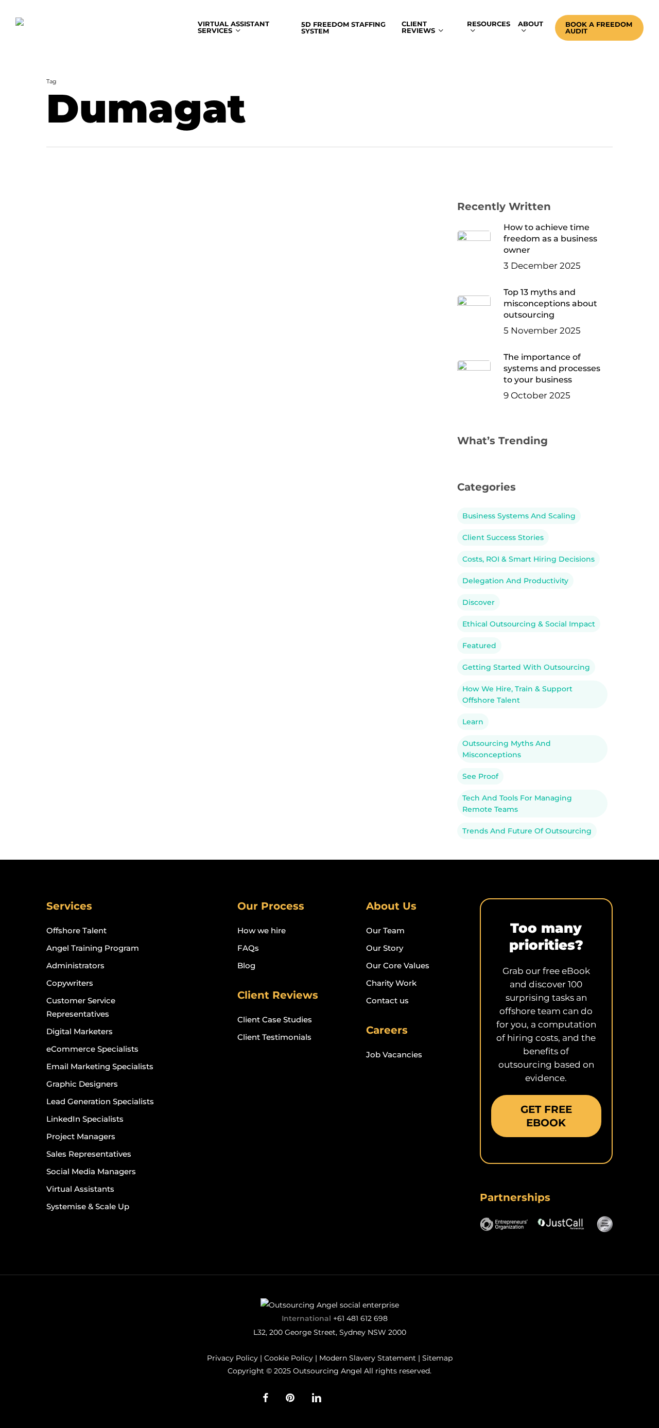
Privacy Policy (232, 1358)
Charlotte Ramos (119, 389)
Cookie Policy (288, 1358)
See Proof (80, 202)
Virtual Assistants (80, 1189)
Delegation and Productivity (515, 580)
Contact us (387, 1000)
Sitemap (437, 1358)
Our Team (385, 930)
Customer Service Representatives (80, 1007)
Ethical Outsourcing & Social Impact (128, 185)
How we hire (261, 930)
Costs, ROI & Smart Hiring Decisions (528, 559)
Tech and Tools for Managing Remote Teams (517, 803)
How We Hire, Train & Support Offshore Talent (517, 694)
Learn (472, 721)
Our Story (384, 948)
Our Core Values (397, 965)
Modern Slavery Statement (367, 1358)
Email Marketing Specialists (99, 1066)
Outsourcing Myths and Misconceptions (506, 749)
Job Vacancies (394, 1054)
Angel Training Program (92, 948)
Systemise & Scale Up (87, 1206)
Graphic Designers (82, 1084)
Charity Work (391, 983)
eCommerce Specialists (92, 1049)
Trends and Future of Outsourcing (527, 830)
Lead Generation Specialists (100, 1101)
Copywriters (69, 983)
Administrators (75, 965)
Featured (479, 645)
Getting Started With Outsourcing (526, 667)
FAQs (248, 948)
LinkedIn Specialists (85, 1119)
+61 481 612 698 (360, 1318)
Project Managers (80, 1136)
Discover (478, 602)
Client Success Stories (503, 537)
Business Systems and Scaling (519, 515)
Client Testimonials (274, 1037)
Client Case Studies (274, 1019)
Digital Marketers (79, 1031)
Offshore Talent (76, 930)
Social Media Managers (91, 1171)
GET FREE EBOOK (546, 1116)
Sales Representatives (88, 1154)
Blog (246, 965)
